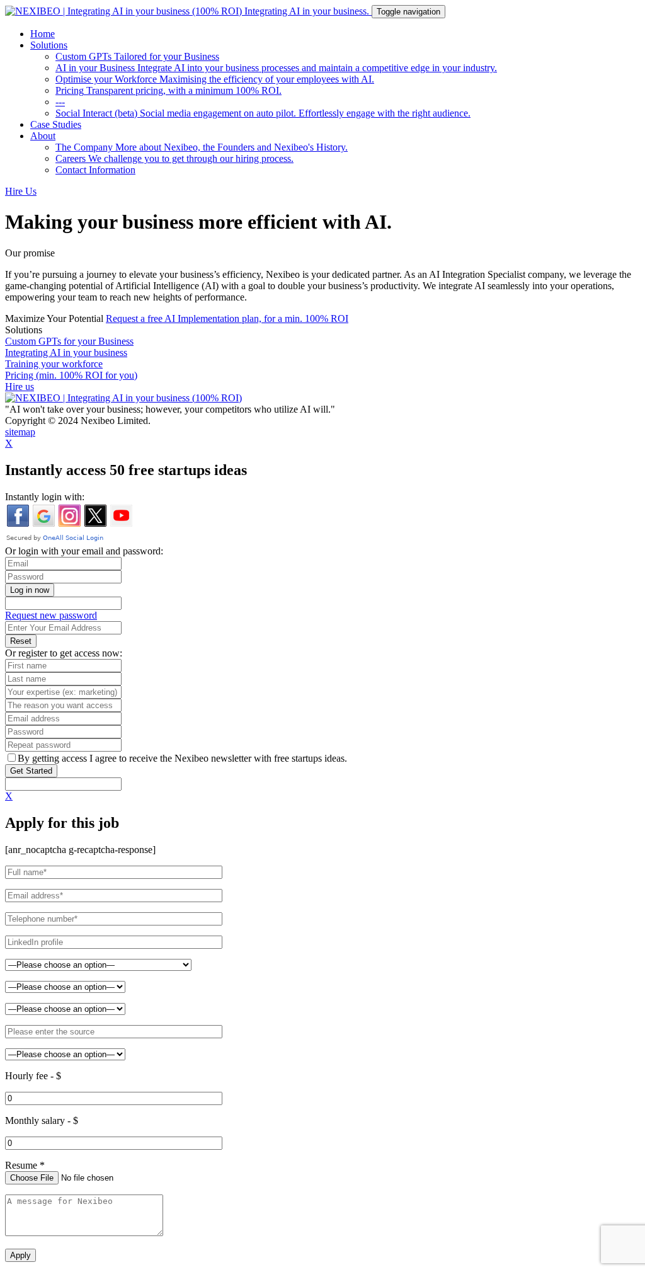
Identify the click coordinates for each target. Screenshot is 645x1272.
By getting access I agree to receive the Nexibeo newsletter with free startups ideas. (182, 758)
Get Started (31, 771)
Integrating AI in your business (66, 352)
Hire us (19, 386)
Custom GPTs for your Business (69, 341)
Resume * (25, 1165)
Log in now (29, 590)
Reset (20, 641)
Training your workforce (54, 363)
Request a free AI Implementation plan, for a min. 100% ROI (227, 318)
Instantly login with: (44, 496)
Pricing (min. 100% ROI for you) (71, 375)
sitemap (20, 432)
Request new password (51, 615)
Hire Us (21, 191)
